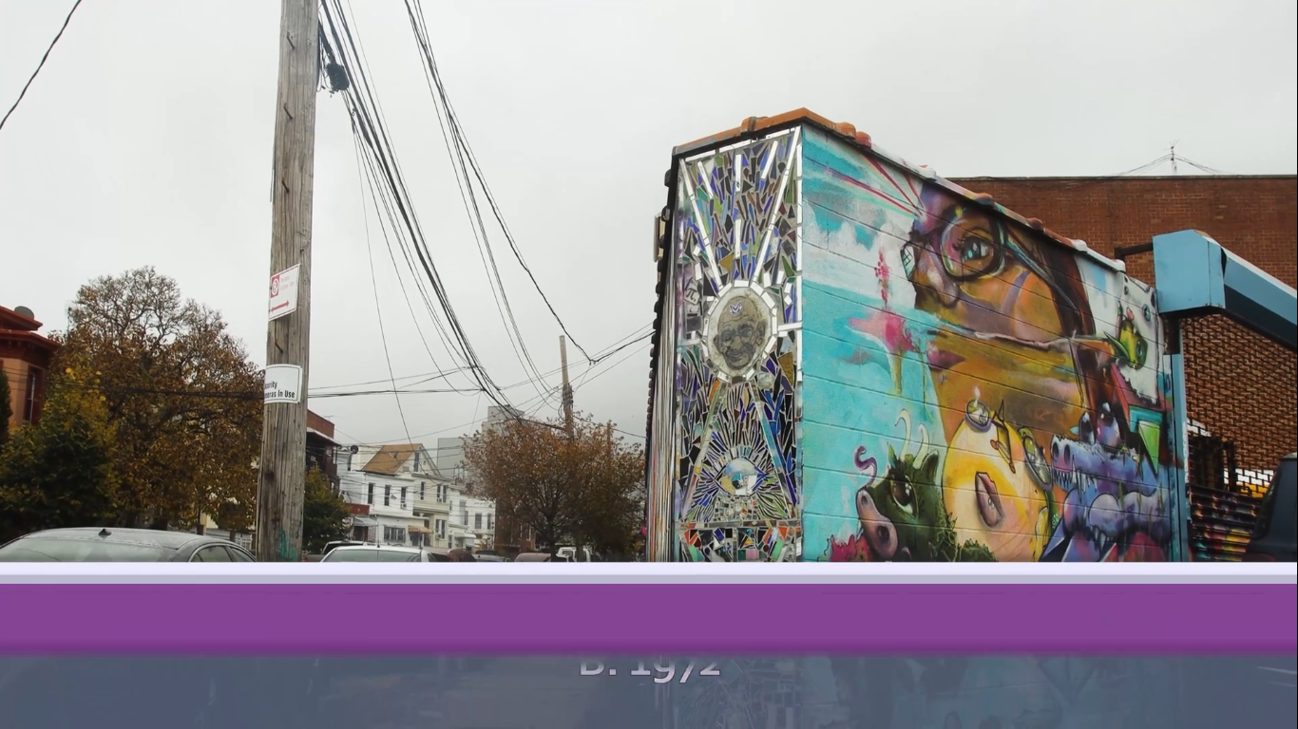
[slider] (145, 567)
